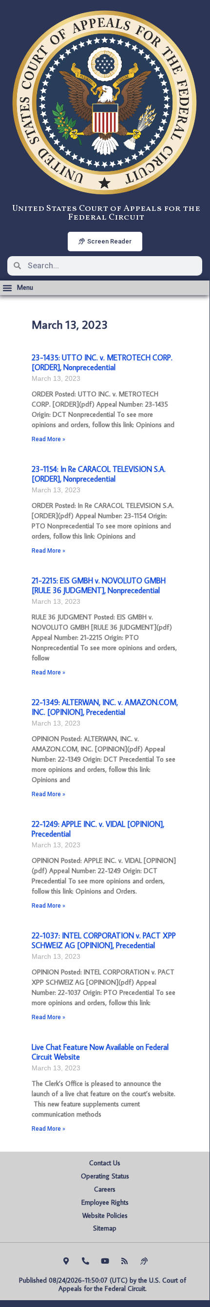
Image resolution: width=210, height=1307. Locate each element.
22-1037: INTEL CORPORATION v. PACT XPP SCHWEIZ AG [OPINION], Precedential (104, 940)
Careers (104, 1189)
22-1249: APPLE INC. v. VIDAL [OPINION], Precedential (98, 828)
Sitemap (104, 1228)
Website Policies (105, 1215)
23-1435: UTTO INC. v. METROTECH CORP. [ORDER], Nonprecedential (102, 362)
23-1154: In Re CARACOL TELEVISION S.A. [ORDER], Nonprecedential (99, 473)
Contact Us (104, 1162)
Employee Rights (105, 1202)
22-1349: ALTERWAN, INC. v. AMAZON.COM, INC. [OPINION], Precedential (105, 706)
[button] (18, 287)
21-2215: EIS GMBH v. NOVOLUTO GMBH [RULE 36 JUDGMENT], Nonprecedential (99, 585)
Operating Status (105, 1176)
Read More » (48, 439)
